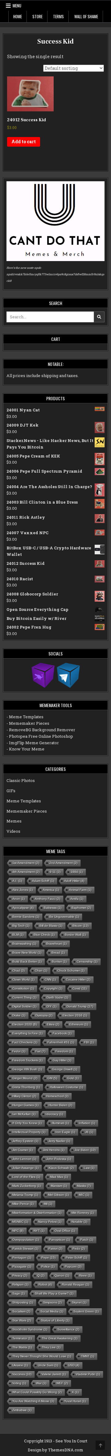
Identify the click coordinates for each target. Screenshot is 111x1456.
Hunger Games (25, 1105)
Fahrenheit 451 (60, 1042)
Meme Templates (23, 801)
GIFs (10, 790)
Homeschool (57, 1096)
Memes (14, 821)
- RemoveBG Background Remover (40, 729)
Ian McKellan (23, 1114)
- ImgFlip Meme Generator (32, 742)
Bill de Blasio (50, 925)
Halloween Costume (66, 1087)
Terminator (22, 1338)
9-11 (55, 872)
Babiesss (52, 907)
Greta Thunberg (26, 1087)
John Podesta (58, 1159)
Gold (73, 1078)
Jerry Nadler (59, 1141)
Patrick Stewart (25, 1248)
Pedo (78, 1248)
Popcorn (73, 1266)
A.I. (17, 881)
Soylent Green (86, 1311)
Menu (17, 5)
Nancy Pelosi (49, 1221)
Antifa (76, 898)
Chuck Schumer (70, 970)
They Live (51, 1347)
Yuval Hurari (75, 1401)
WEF (62, 1383)
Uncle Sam (48, 1365)
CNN (50, 979)
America (51, 889)
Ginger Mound (24, 1078)
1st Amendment (25, 863)
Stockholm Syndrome (29, 1329)
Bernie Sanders (25, 916)
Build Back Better (27, 961)
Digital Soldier (24, 1006)
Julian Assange (25, 1168)
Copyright (53, 988)
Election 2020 (24, 1024)
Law (89, 1168)
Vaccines (21, 1374)
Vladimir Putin (88, 1374)
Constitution (23, 988)
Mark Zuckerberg (26, 1186)
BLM (17, 934)
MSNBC (20, 1221)
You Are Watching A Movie (33, 1401)
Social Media (51, 1311)
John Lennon (24, 1159)
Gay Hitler (62, 1060)
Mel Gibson (58, 1194)
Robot (45, 1284)
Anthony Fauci (47, 898)
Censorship (87, 961)
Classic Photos (20, 780)
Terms (58, 16)
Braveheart (56, 943)
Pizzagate (21, 1266)
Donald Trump (80, 1006)
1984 (77, 872)
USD (73, 1365)
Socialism (21, 1311)
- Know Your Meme (25, 749)
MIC (84, 1194)
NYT (39, 1230)
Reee (85, 1275)
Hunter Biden (60, 1105)
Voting (19, 1383)
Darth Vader (57, 997)
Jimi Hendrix (53, 1150)
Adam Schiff (43, 881)
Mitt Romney (83, 1212)
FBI (89, 1042)
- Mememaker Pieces (27, 723)
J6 (89, 1132)
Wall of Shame (86, 16)
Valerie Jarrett (54, 1374)
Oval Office (65, 1230)
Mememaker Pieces (26, 811)
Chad (18, 970)
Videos (13, 831)
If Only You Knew (27, 1123)
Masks (84, 1186)
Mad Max (59, 1177)
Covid (79, 988)
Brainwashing (24, 943)
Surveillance (68, 1329)
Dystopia (43, 1015)
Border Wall (75, 934)
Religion (20, 1284)
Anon (18, 898)
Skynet (79, 1302)
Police (48, 1266)
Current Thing (24, 997)
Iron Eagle (65, 1132)
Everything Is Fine (27, 1033)
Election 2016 (75, 1015)
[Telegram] (68, 675)
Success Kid (55, 41)
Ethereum (78, 1024)
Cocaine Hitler (78, 979)
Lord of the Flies (26, 1177)
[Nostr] (43, 675)
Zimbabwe (21, 1410)
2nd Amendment (63, 863)
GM (52, 1078)
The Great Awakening (59, 1338)
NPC (17, 1230)
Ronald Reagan (75, 1284)
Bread (58, 952)
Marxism (59, 1186)
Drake (18, 1015)
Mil (48, 1203)
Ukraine (20, 1365)
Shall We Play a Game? (54, 1293)
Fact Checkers (24, 1042)
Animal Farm (80, 889)
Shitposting (22, 1302)
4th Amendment (25, 872)
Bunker (59, 961)
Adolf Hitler (74, 881)
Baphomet (81, 907)
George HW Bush (27, 1069)
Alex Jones (22, 889)
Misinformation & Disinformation (36, 1212)
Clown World (23, 979)
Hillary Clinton (24, 1096)
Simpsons (52, 1302)
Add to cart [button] (23, 141)
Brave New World (26, 952)
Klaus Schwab (61, 1168)
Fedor (18, 1051)
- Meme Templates (24, 716)
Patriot (55, 1248)
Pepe (48, 1257)
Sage (18, 1293)
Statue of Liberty (55, 1320)
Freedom (64, 1051)
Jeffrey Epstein (25, 1141)
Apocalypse (23, 907)
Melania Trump (25, 1194)
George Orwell (64, 1069)
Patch (86, 1239)
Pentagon (21, 1257)
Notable (79, 1221)
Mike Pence (23, 1203)
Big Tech (20, 925)
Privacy (19, 1275)
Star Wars (21, 1320)
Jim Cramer (22, 1150)
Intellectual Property (28, 1132)
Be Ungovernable (64, 916)
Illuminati (60, 1123)
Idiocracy (54, 1114)
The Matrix (22, 1347)
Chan (41, 970)
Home (17, 16)
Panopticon (59, 1239)
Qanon (62, 1275)
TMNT (87, 1356)
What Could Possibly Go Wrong (37, 1392)
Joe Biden (85, 1150)
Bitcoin (80, 925)
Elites (53, 1024)
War (41, 1383)
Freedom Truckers (27, 1060)
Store (37, 16)
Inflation (87, 1123)
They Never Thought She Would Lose (41, 1356)
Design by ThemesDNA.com (55, 1450)
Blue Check (44, 934)
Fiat (40, 1051)
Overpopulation (25, 1239)
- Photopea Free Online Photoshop (39, 736)
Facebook (62, 1033)
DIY (51, 1006)
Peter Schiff (76, 1257)
